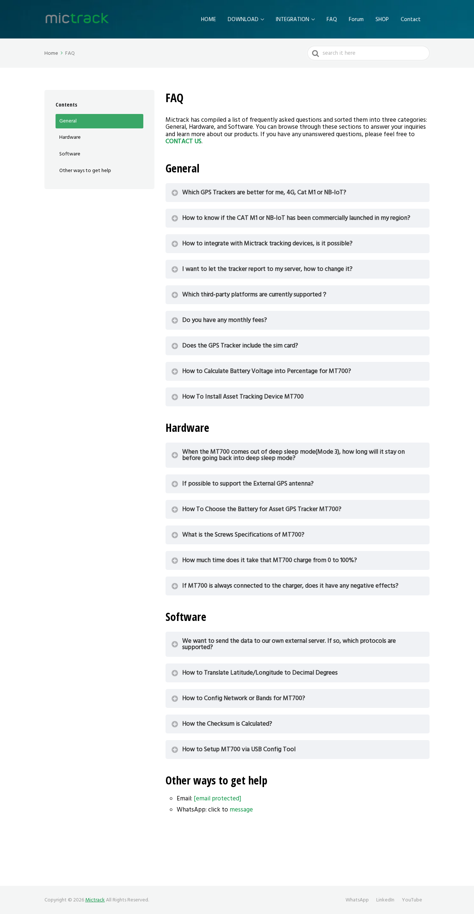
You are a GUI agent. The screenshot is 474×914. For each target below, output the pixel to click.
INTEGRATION (292, 19)
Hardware (70, 137)
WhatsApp (357, 900)
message (241, 809)
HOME (208, 19)
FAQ (332, 19)
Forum (356, 19)
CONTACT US (183, 141)
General (68, 121)
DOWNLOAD (243, 19)
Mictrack (95, 900)
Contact (411, 19)
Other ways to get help (85, 170)
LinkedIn (385, 900)
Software (69, 154)
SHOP (382, 19)
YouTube (412, 900)
